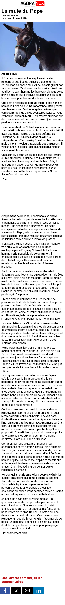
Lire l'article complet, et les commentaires (21, 580)
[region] (38, 195)
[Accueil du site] (32, 6)
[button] (5, 590)
